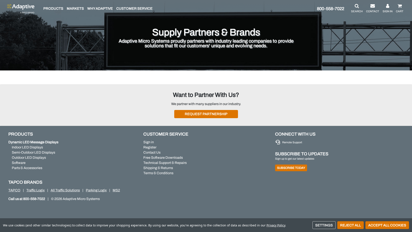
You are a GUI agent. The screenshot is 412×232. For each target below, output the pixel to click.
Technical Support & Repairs (165, 163)
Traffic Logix (35, 190)
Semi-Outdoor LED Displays (33, 152)
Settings (324, 225)
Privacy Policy (276, 225)
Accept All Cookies (387, 225)
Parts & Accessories (27, 168)
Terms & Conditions (158, 173)
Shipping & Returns (158, 168)
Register (149, 147)
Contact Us (152, 152)
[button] (356, 8)
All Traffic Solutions (65, 190)
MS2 (116, 190)
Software (19, 163)
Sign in (148, 142)
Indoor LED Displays (27, 147)
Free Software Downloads (163, 157)
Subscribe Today (291, 167)
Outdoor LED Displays (29, 157)
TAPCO (14, 190)
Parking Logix (96, 190)
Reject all (350, 225)
